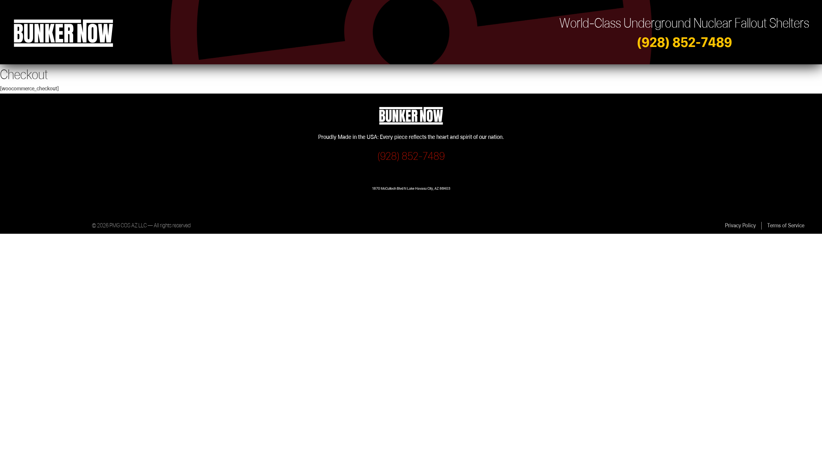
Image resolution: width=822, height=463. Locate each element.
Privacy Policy (740, 225)
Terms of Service (785, 225)
